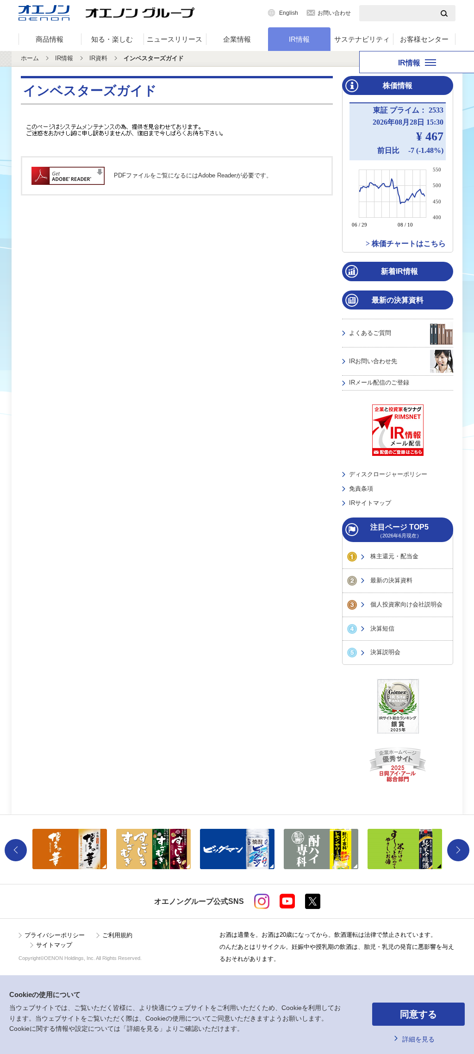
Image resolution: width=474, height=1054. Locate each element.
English (288, 13)
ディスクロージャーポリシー (388, 474)
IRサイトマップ (370, 502)
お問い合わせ (334, 13)
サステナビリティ (362, 39)
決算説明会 (385, 652)
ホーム (30, 58)
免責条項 (361, 488)
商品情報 (49, 39)
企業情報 (237, 39)
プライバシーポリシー (55, 935)
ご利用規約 (117, 935)
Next (458, 850)
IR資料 (98, 58)
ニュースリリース (174, 39)
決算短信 (382, 628)
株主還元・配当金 (394, 556)
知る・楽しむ (112, 39)
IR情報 (299, 39)
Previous (16, 850)
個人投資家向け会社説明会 (406, 604)
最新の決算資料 (391, 580)
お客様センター (424, 39)
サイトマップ (54, 944)
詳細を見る (418, 1039)
